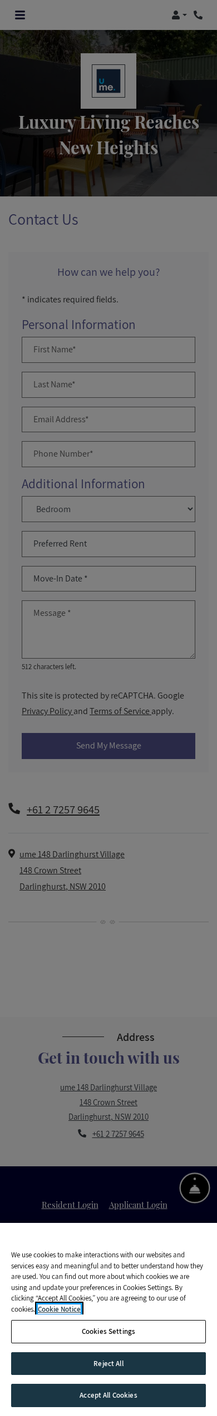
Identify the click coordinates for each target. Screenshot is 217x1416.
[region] (108, 1319)
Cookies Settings (108, 1331)
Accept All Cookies (108, 1395)
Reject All (108, 1363)
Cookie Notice (59, 1309)
